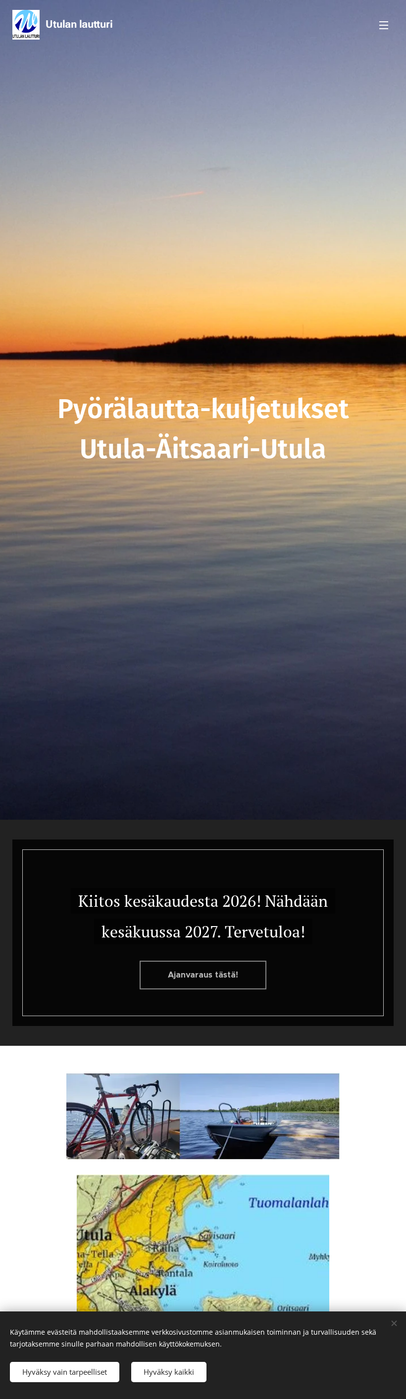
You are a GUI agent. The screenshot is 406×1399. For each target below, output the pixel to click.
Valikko (384, 25)
